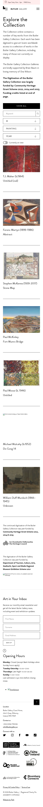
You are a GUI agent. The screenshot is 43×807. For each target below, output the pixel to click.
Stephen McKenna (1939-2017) (20, 283)
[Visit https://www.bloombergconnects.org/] (31, 777)
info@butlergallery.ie (10, 727)
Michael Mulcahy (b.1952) (17, 444)
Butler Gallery (15, 9)
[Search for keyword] (38, 113)
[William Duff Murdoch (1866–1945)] (21, 480)
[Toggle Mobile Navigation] (37, 9)
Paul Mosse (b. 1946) (14, 390)
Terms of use (26, 787)
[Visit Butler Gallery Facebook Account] (19, 735)
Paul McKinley (11, 337)
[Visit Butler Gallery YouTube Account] (27, 735)
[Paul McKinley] (21, 319)
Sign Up (9, 643)
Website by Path (8, 799)
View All (21, 105)
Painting (11, 128)
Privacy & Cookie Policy (11, 787)
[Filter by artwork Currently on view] (5, 142)
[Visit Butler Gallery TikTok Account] (35, 735)
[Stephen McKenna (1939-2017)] (21, 266)
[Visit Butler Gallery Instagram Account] (12, 735)
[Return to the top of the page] (36, 702)
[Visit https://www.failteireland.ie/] (31, 753)
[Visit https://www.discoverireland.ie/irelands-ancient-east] (11, 765)
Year (9, 136)
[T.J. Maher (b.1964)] (21, 158)
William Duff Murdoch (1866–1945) (19, 499)
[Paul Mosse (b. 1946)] (21, 373)
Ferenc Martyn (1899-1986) (18, 230)
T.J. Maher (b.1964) (13, 176)
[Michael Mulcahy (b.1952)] (21, 426)
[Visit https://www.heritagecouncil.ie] (11, 777)
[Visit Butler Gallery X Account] (4, 735)
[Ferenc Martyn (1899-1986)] (21, 212)
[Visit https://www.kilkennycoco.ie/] (31, 745)
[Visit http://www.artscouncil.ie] (11, 745)
